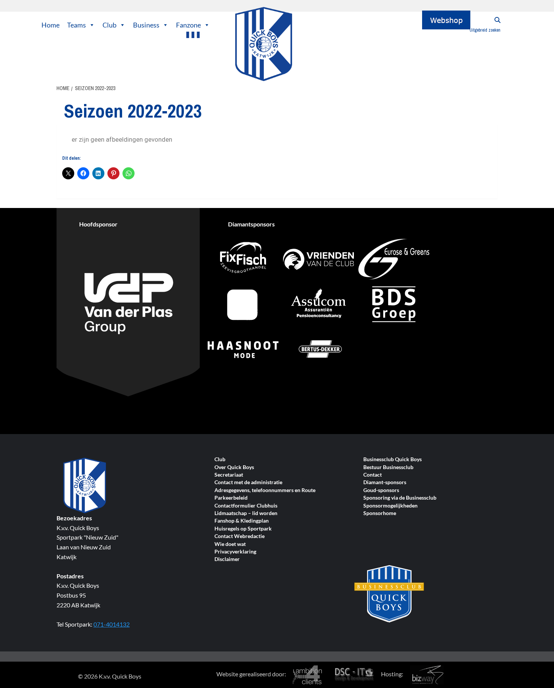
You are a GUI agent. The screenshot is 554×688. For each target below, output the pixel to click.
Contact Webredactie (239, 536)
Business (146, 25)
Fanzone (188, 25)
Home (50, 25)
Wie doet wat (230, 544)
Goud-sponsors (381, 490)
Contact (372, 475)
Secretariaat (228, 475)
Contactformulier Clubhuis (245, 506)
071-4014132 (111, 624)
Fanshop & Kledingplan (241, 521)
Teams (76, 25)
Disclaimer (227, 559)
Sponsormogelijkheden (390, 506)
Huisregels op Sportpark (243, 529)
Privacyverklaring (235, 552)
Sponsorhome (379, 513)
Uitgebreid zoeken (485, 30)
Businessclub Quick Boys (392, 459)
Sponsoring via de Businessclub (399, 498)
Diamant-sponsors (384, 482)
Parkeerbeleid (231, 498)
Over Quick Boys (234, 467)
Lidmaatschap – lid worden (245, 513)
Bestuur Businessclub (388, 467)
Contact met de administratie (248, 482)
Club (109, 25)
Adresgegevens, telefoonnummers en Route (264, 490)
